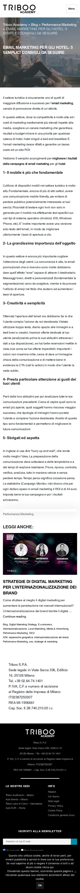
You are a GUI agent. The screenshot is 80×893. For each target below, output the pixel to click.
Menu (71, 9)
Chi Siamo (53, 796)
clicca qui (47, 867)
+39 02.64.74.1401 (51, 753)
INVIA (74, 842)
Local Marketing (36, 629)
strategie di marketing (45, 641)
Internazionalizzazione (15, 629)
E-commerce (45, 624)
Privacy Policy (55, 806)
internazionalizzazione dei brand (51, 637)
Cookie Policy (55, 810)
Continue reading (14, 616)
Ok (40, 885)
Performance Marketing (18, 514)
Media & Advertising (57, 629)
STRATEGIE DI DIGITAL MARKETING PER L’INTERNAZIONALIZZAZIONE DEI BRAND (39, 587)
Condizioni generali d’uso (61, 815)
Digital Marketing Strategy (23, 624)
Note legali (53, 801)
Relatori (52, 792)
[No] (75, 872)
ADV (5, 637)
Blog (5, 624)
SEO (31, 633)
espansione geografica (21, 637)
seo (31, 641)
